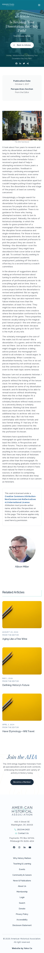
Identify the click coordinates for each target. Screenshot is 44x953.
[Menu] (39, 5)
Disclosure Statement (22, 925)
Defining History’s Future (15, 685)
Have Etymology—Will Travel (18, 731)
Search (22, 903)
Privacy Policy (22, 914)
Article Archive (18, 55)
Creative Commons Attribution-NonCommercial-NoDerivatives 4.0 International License (20, 499)
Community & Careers (22, 875)
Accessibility (22, 920)
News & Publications (22, 881)
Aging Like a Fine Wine (14, 638)
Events (22, 869)
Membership (22, 892)
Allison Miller (22, 17)
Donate (22, 909)
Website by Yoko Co (22, 948)
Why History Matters (22, 858)
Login (22, 897)
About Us (22, 886)
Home (8, 55)
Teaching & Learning (22, 864)
